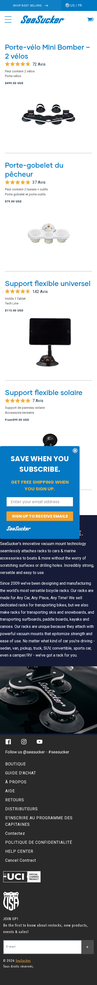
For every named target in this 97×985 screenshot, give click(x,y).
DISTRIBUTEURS (21, 809)
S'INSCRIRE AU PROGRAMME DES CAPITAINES (39, 821)
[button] (89, 19)
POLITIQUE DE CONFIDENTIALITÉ (38, 842)
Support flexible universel (48, 283)
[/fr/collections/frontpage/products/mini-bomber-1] (48, 120)
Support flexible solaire (44, 392)
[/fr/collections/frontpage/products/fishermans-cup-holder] (48, 238)
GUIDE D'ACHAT (20, 773)
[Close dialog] (75, 450)
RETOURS (14, 800)
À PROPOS (16, 782)
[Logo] (42, 19)
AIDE (10, 791)
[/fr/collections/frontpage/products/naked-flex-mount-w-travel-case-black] (48, 348)
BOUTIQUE (15, 764)
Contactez (15, 833)
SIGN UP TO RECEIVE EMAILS (40, 516)
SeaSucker (23, 960)
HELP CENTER (19, 851)
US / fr (75, 5)
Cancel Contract (20, 860)
